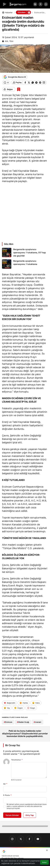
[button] (35, 4)
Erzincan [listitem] (8, 722)
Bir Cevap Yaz (12, 745)
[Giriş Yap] (40, 4)
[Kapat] (47, 850)
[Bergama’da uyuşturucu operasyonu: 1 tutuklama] (25, 264)
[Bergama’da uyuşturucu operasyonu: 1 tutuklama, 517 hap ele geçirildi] (25, 252)
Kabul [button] (44, 862)
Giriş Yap (29, 815)
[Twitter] (21, 839)
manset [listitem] (37, 722)
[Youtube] (38, 839)
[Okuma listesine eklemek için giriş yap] (18, 89)
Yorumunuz (17, 760)
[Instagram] (12, 839)
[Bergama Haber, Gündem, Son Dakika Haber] (17, 4)
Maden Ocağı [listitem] (23, 722)
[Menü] (4, 4)
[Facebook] (29, 839)
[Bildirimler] (46, 4)
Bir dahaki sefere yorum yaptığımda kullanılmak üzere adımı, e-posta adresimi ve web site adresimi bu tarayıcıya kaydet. (27, 806)
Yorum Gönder (12, 815)
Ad (5, 784)
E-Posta (7, 795)
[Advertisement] (25, 212)
